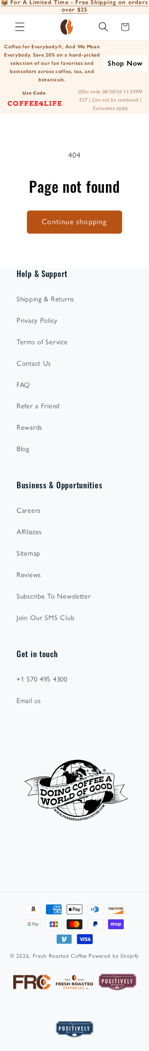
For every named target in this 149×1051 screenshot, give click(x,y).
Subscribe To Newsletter (54, 596)
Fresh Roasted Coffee (60, 955)
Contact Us (34, 363)
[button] (20, 27)
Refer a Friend (38, 406)
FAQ (23, 385)
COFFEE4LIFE (34, 102)
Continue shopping (74, 221)
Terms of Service (42, 342)
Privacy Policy (37, 320)
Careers (29, 510)
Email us (29, 700)
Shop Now (125, 63)
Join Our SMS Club (45, 617)
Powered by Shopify (114, 955)
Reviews (29, 574)
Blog (23, 449)
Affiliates (29, 532)
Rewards (29, 427)
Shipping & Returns (45, 299)
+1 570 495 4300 (42, 679)
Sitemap (29, 553)
